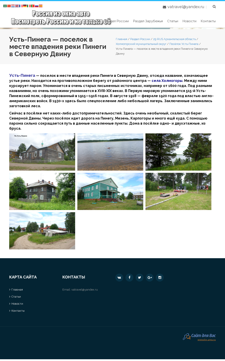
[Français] (21, 5)
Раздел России (117, 21)
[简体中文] (9, 5)
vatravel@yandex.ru (185, 6)
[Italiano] (29, 5)
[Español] (41, 5)
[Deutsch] (25, 5)
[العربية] (5, 5)
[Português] (33, 5)
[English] (17, 5)
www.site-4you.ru (207, 339)
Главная (94, 21)
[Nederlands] (13, 5)
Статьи (172, 21)
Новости (189, 21)
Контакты (208, 21)
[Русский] (37, 5)
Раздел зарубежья (148, 21)
